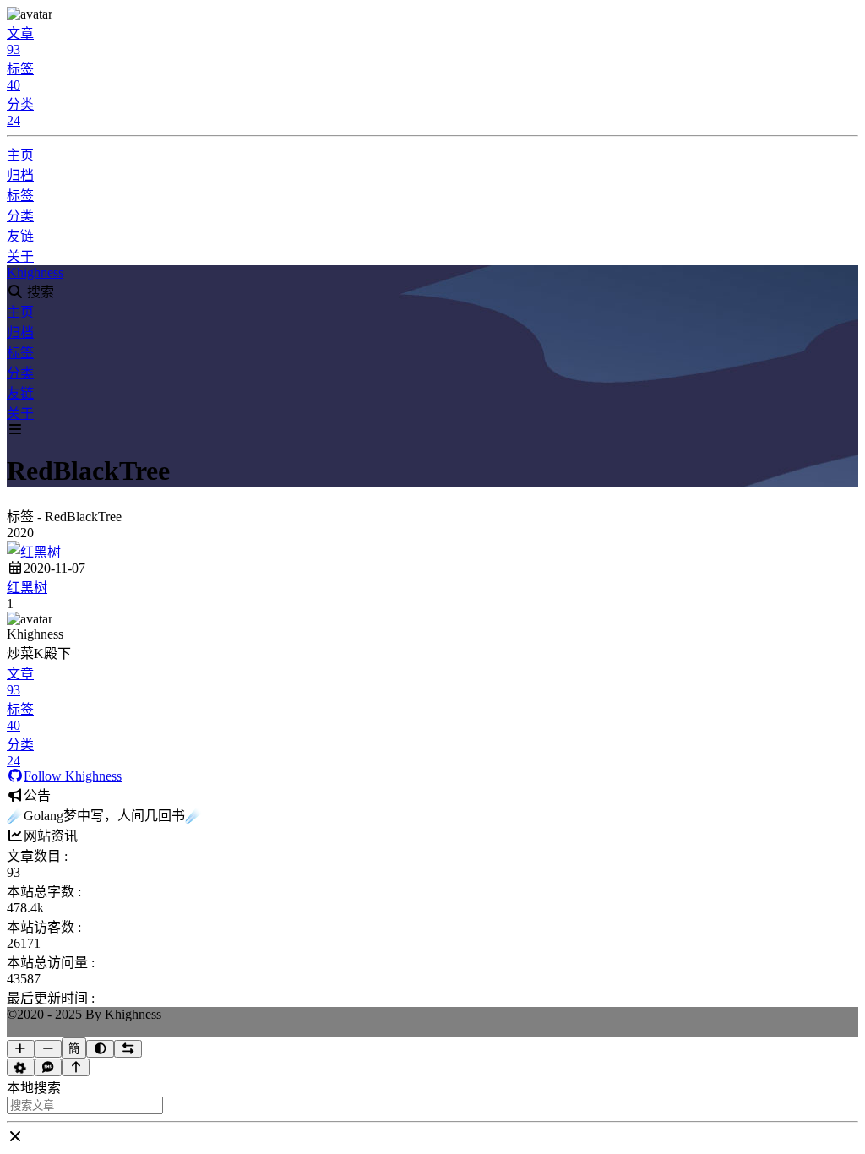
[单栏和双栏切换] (128, 1049)
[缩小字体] (49, 1049)
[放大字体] (21, 1049)
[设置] (21, 1067)
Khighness (35, 272)
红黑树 (27, 587)
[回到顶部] (76, 1067)
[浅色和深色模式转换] (100, 1049)
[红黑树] (34, 552)
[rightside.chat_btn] (49, 1067)
